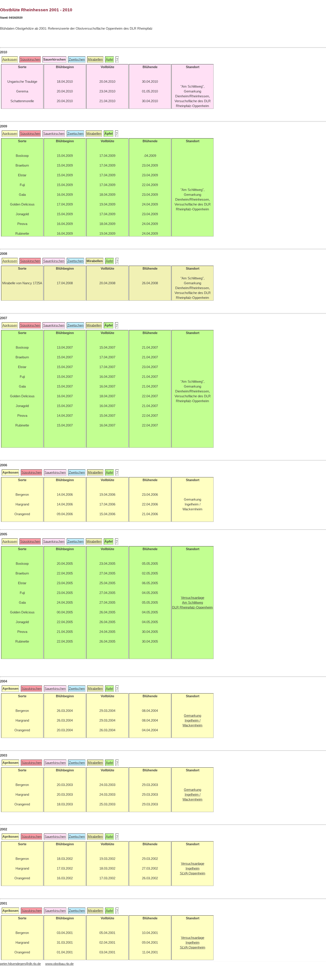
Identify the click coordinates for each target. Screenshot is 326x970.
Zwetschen (77, 59)
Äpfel (109, 59)
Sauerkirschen (53, 133)
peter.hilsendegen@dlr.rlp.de (20, 964)
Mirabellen (95, 59)
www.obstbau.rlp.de (59, 964)
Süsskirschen (30, 59)
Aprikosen (9, 59)
